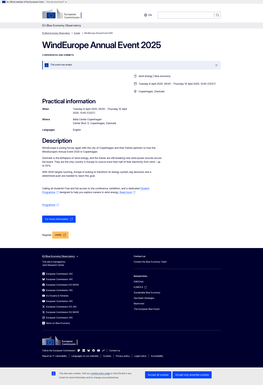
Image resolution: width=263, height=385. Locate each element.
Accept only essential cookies (192, 374)
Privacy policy (123, 356)
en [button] (150, 15)
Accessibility (157, 356)
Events (77, 33)
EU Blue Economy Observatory (56, 33)
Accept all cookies (158, 374)
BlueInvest (139, 303)
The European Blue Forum (147, 309)
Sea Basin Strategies (144, 298)
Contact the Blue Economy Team (150, 261)
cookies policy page (100, 373)
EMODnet (138, 281)
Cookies (107, 356)
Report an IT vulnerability (54, 356)
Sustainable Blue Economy (147, 292)
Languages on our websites (85, 356)
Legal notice (140, 356)
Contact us (114, 350)
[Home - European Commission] (64, 13)
